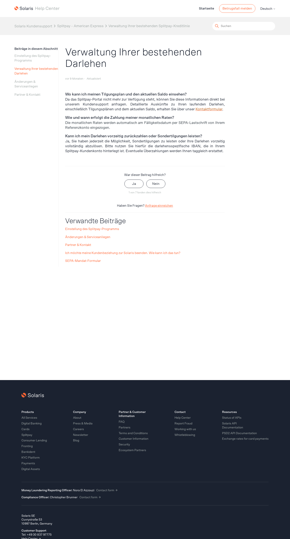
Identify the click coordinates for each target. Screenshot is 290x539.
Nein (155, 183)
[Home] (36, 8)
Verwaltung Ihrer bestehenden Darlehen (36, 71)
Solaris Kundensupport (33, 26)
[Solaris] (32, 395)
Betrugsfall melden (237, 8)
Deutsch (266, 8)
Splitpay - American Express (80, 26)
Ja (134, 183)
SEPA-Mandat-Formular (83, 260)
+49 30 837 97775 (39, 534)
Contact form (105, 490)
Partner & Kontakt (27, 94)
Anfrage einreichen (159, 205)
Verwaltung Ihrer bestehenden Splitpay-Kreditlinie (149, 26)
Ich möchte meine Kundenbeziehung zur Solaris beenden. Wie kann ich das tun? (122, 253)
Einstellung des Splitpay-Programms (32, 58)
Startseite (206, 8)
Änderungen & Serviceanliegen (26, 84)
